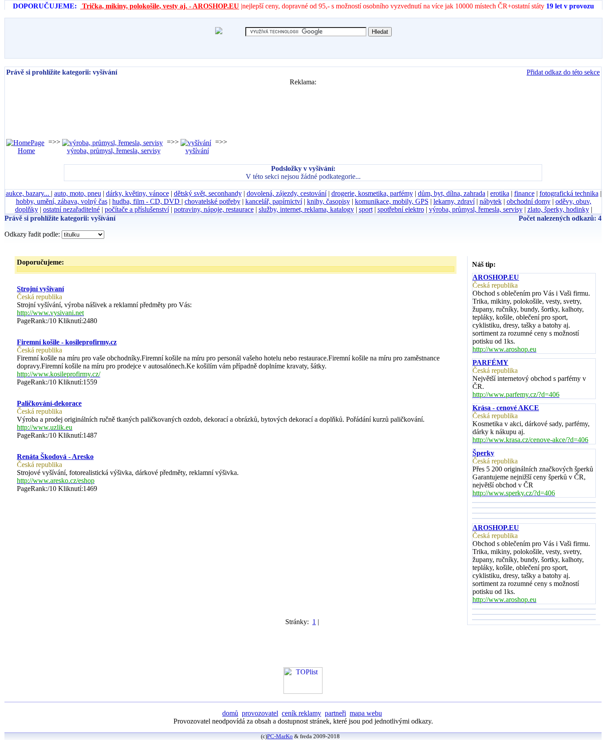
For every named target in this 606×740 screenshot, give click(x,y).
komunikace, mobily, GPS (392, 201)
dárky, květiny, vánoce (137, 193)
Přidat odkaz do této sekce (563, 72)
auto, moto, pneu (77, 193)
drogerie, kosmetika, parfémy (372, 193)
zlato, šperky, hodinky (558, 209)
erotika (499, 193)
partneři (335, 713)
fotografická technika (568, 193)
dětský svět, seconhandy (208, 193)
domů (230, 713)
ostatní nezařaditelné (71, 209)
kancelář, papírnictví (273, 201)
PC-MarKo (280, 736)
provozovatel (260, 713)
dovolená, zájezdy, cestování (287, 193)
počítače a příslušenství (137, 209)
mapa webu (366, 713)
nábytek (491, 201)
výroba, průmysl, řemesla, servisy (476, 209)
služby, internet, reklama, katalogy (306, 209)
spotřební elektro (401, 209)
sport (366, 209)
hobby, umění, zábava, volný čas (61, 201)
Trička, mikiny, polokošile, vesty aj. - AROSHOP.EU (159, 6)
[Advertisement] (303, 106)
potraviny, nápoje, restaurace (214, 209)
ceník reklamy (301, 713)
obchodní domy (529, 201)
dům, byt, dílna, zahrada (451, 193)
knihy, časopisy (328, 201)
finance (524, 193)
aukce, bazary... (28, 193)
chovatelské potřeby (212, 201)
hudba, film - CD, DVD (146, 201)
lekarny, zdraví (454, 201)
